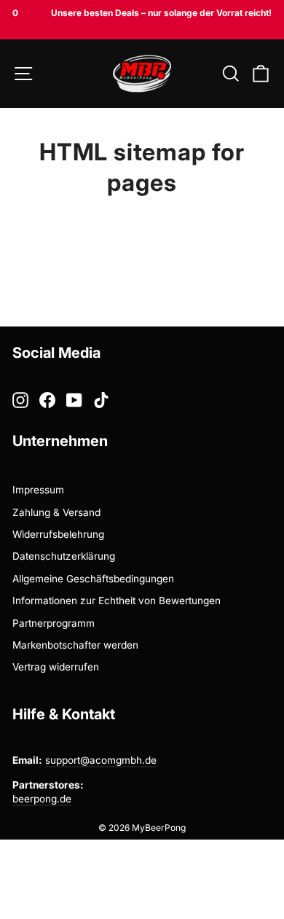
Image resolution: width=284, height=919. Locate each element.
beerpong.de (41, 799)
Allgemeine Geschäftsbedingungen (93, 578)
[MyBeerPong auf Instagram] (20, 400)
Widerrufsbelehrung (58, 534)
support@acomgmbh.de (101, 760)
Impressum (38, 490)
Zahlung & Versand (56, 512)
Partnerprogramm (53, 623)
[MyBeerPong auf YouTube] (74, 400)
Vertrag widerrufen (55, 667)
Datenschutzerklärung (63, 556)
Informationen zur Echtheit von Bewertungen (116, 600)
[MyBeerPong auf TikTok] (101, 400)
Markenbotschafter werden (75, 645)
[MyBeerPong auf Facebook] (47, 400)
